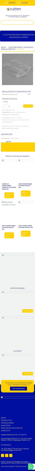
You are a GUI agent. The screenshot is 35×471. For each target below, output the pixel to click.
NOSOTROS (5, 425)
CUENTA (12, 3)
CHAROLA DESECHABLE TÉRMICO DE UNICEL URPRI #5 (9, 186)
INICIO (3, 418)
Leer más (8, 195)
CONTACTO (5, 431)
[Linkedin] (10, 455)
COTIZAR (28, 106)
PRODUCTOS (6, 420)
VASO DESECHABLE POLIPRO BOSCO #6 (25, 226)
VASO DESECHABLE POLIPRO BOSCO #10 (25, 185)
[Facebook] (2, 455)
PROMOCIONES (7, 423)
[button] (31, 8)
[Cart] (25, 3)
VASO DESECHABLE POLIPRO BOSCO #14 (9, 227)
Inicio (3, 47)
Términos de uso (20, 466)
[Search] (32, 22)
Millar (6, 102)
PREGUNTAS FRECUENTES (12, 428)
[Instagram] (6, 455)
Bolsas (21, 49)
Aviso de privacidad (7, 466)
